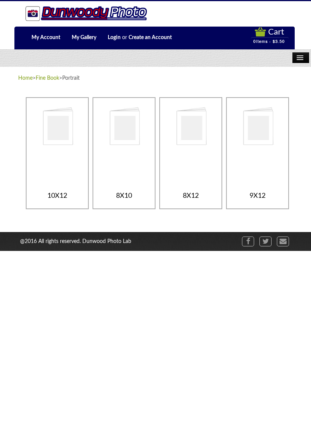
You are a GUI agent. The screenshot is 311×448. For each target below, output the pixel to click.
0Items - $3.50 (269, 41)
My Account (45, 37)
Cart (276, 32)
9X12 (257, 195)
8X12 (191, 195)
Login (114, 37)
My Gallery (84, 37)
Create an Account (150, 37)
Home (25, 78)
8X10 (124, 195)
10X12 (57, 195)
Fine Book (47, 78)
